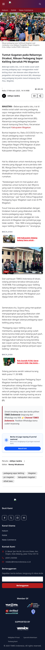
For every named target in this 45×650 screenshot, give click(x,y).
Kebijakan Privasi (14, 638)
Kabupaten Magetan (21, 127)
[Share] (40, 96)
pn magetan (9, 477)
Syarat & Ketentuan (30, 638)
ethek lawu (8, 481)
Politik (13, 10)
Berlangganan (22, 585)
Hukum (5, 10)
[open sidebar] (3, 3)
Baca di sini (22, 448)
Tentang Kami (13, 642)
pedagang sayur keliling (14, 473)
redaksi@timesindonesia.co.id (18, 562)
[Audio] (34, 96)
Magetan (32, 473)
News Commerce (26, 10)
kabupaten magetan (26, 477)
